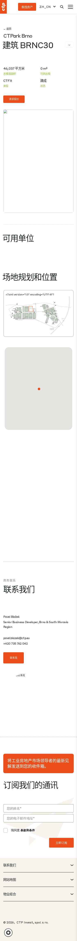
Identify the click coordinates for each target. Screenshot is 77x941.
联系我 (13, 657)
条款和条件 (28, 830)
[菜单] (70, 7)
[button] (39, 389)
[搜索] (62, 7)
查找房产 (27, 7)
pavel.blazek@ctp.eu (16, 638)
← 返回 (7, 28)
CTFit (7, 80)
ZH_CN (45, 6)
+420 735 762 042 (15, 643)
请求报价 (14, 99)
